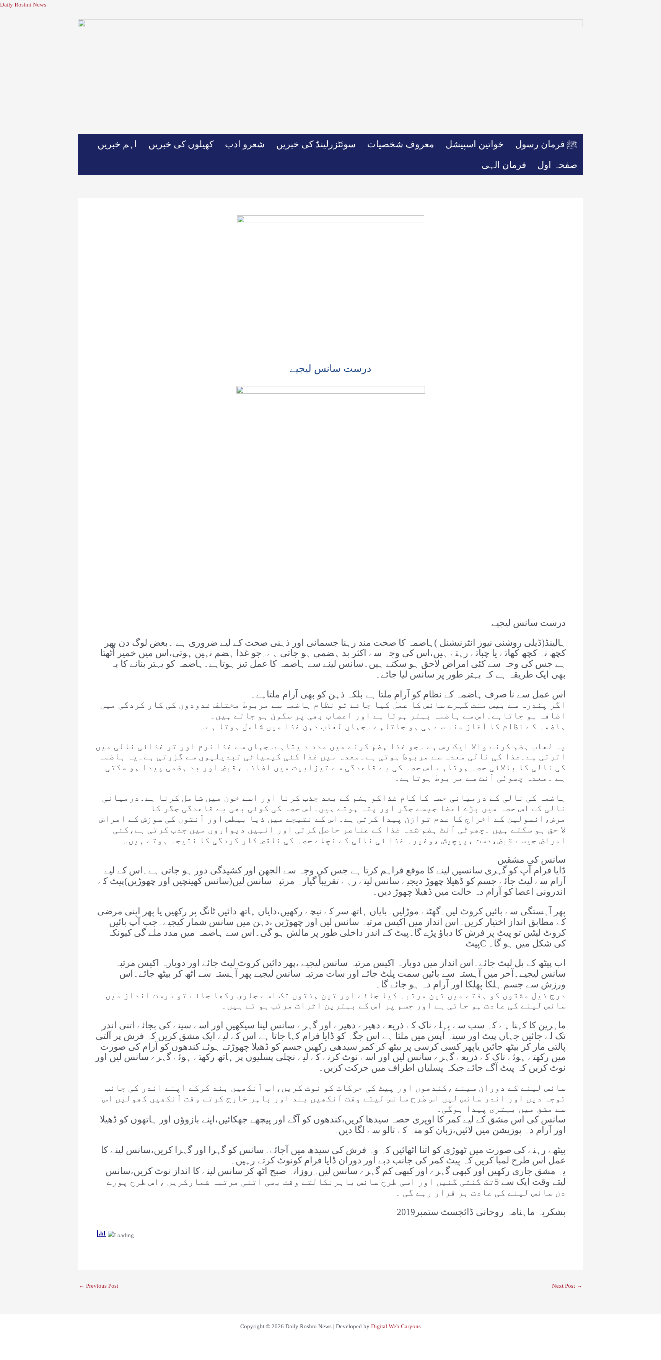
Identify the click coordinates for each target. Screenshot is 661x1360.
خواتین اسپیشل (475, 144)
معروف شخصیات (400, 144)
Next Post (567, 1286)
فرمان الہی (504, 165)
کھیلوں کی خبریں (180, 144)
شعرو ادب (245, 144)
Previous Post (98, 1286)
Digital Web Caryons (396, 1326)
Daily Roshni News (23, 5)
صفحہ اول (557, 165)
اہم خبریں (117, 144)
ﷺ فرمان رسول (546, 144)
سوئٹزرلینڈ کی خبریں (316, 144)
